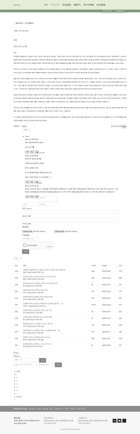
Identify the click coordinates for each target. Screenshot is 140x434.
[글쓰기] (17, 356)
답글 (36, 197)
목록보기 (17, 126)
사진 (26, 208)
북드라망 (45, 409)
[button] (124, 5)
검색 (42, 360)
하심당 (73, 409)
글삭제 (119, 126)
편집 (32, 152)
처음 (18, 371)
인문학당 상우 (59, 409)
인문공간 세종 (80, 409)
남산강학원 (32, 409)
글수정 (113, 126)
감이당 (39, 409)
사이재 (66, 409)
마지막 (19, 396)
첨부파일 (25, 227)
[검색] (16, 352)
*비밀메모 (26, 235)
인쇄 (124, 126)
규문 (51, 409)
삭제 (27, 152)
